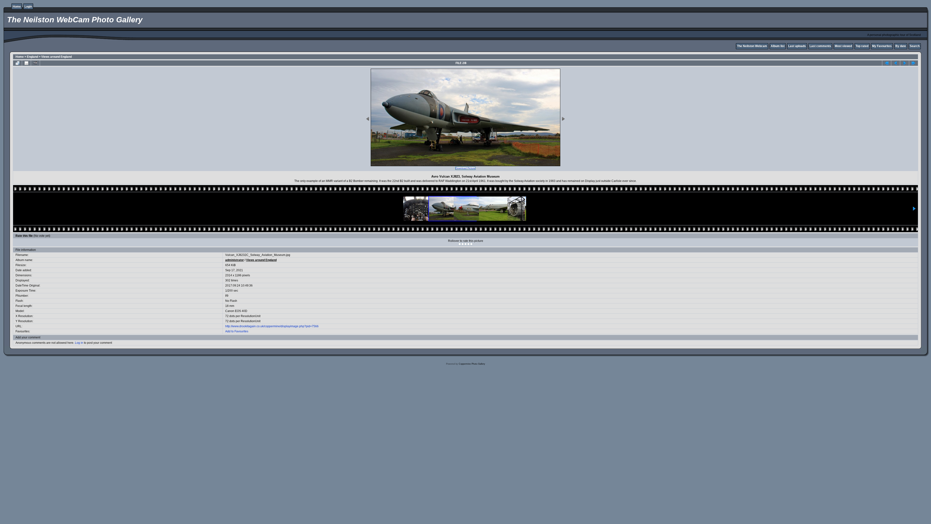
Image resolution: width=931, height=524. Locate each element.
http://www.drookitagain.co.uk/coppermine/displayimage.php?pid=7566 (272, 326)
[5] (471, 244)
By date (900, 46)
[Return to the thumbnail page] (17, 63)
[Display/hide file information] (26, 63)
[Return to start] (886, 63)
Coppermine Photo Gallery (472, 364)
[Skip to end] (913, 63)
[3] (465, 244)
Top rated (862, 46)
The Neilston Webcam (752, 46)
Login (28, 6)
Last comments (820, 46)
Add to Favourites (236, 331)
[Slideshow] (35, 63)
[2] (462, 244)
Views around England (56, 56)
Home (17, 6)
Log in (79, 342)
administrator (234, 260)
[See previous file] (895, 63)
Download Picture (465, 168)
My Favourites (882, 46)
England (32, 56)
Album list (778, 46)
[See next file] (904, 63)
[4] (468, 244)
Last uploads (797, 46)
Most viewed (843, 46)
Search (915, 46)
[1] (459, 244)
